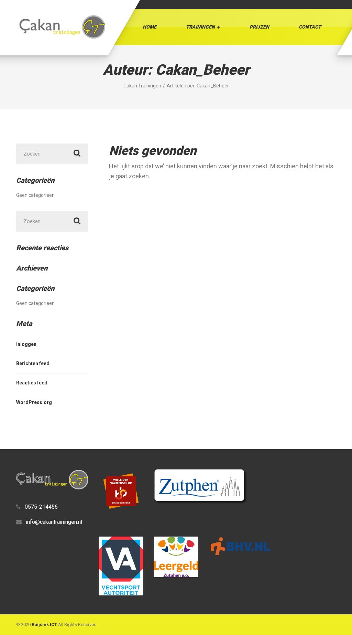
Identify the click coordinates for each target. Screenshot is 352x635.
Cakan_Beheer (213, 85)
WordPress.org (34, 402)
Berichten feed (33, 363)
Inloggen (26, 344)
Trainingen (200, 27)
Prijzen (259, 27)
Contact (310, 27)
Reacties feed (31, 382)
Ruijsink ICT (44, 624)
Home (149, 27)
